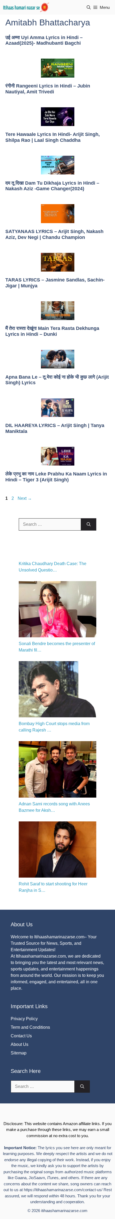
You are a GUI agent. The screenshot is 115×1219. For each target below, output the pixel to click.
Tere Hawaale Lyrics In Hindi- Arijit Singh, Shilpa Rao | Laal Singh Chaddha (52, 137)
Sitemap (18, 1053)
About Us (19, 1044)
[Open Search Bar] (88, 7)
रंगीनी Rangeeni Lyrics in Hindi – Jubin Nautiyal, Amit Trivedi (47, 88)
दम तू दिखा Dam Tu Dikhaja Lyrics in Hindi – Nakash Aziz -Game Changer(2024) (52, 186)
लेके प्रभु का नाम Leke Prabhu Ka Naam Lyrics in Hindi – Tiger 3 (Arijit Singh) (56, 476)
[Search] (88, 524)
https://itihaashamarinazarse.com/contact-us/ (63, 1189)
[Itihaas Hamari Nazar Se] (26, 7)
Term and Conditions (30, 1027)
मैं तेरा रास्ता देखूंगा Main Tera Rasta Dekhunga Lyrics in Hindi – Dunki (52, 331)
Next (25, 498)
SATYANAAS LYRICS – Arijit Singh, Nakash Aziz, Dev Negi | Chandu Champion (54, 234)
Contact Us (21, 1036)
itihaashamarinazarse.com (64, 1210)
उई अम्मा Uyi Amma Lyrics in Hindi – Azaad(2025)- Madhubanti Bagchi (44, 40)
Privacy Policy (24, 1018)
